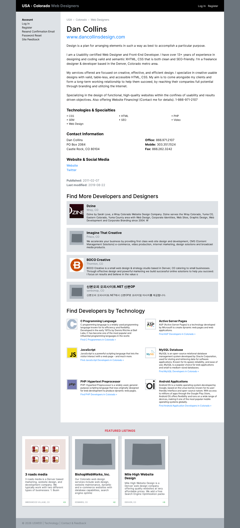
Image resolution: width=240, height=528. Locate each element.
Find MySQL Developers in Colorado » (179, 371)
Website (72, 165)
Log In (202, 6)
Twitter (71, 170)
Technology (51, 523)
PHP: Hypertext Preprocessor (100, 381)
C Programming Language (98, 321)
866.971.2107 (165, 140)
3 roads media (36, 474)
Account (27, 19)
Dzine (91, 206)
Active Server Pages (173, 321)
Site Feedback (31, 39)
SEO (123, 119)
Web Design (76, 123)
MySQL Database (171, 349)
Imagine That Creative (104, 233)
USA (26, 6)
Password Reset (32, 35)
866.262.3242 (162, 149)
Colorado (56, 6)
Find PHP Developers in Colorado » (98, 394)
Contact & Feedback (73, 523)
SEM (71, 119)
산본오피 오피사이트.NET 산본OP (111, 286)
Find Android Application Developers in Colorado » (185, 405)
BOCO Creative (98, 260)
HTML (124, 115)
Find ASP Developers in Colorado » (177, 334)
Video (177, 119)
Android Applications (173, 381)
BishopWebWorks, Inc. (92, 474)
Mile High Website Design (139, 476)
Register (213, 6)
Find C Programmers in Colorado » (98, 339)
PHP (176, 115)
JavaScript (87, 349)
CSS (71, 115)
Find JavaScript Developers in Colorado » (102, 360)
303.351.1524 (166, 144)
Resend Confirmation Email (38, 31)
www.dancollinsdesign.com (96, 37)
